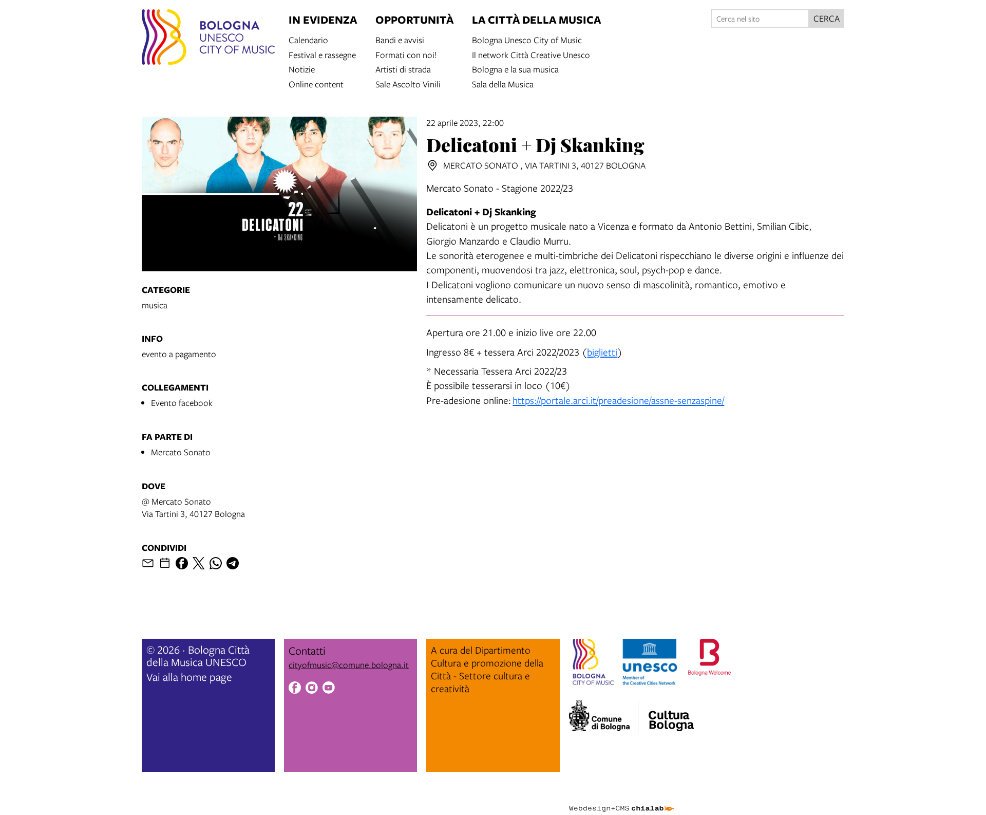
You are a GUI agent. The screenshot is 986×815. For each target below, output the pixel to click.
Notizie (302, 68)
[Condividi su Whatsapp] (216, 563)
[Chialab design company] (621, 799)
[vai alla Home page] (208, 38)
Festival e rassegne (322, 54)
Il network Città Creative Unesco (531, 54)
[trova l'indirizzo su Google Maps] (432, 165)
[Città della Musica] (671, 714)
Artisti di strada (403, 68)
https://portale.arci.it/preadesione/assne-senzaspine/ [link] (618, 400)
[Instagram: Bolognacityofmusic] (312, 689)
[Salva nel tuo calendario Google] (165, 563)
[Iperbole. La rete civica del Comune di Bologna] (603, 717)
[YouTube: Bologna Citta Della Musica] (329, 689)
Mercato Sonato (181, 452)
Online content (316, 83)
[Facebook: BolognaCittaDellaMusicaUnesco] (295, 689)
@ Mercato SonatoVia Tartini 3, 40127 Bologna (193, 507)
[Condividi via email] (148, 563)
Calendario (308, 39)
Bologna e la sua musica (515, 68)
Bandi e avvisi (399, 39)
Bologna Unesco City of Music (527, 39)
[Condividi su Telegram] (232, 563)
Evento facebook (182, 403)
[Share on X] (199, 563)
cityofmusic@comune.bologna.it (349, 665)
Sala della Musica (503, 83)
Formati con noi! (406, 54)
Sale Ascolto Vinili (408, 83)
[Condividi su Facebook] (182, 563)
